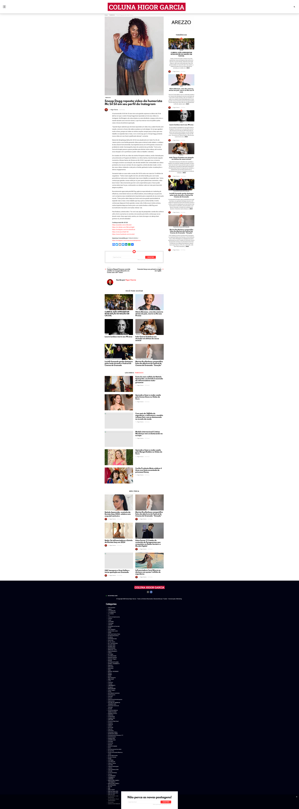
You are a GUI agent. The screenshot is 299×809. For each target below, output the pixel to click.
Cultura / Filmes (112, 763)
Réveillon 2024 (111, 645)
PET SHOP (110, 654)
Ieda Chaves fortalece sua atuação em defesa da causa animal (147, 338)
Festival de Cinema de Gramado (113, 358)
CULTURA (110, 764)
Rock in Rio (110, 640)
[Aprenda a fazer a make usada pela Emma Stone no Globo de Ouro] (119, 402)
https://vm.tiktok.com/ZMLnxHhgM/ (123, 227)
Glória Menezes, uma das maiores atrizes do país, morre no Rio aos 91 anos (149, 314)
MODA (109, 676)
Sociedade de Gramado (114, 626)
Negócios (110, 665)
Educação (110, 741)
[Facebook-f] (151, 592)
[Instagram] (148, 592)
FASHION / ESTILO (112, 713)
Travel (109, 620)
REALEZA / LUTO (112, 649)
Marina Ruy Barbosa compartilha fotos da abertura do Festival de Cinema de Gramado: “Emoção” (149, 363)
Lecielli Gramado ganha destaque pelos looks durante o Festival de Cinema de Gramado (119, 363)
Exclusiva (110, 722)
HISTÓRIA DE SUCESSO (114, 693)
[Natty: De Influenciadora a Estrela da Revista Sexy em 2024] (119, 531)
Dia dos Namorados (113, 755)
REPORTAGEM (111, 648)
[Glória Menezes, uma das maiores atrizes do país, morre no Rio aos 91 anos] (149, 302)
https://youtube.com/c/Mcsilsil (121, 225)
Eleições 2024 (111, 738)
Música (110, 673)
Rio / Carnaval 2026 (113, 643)
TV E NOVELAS (111, 610)
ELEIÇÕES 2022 (112, 740)
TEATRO (110, 624)
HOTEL (109, 691)
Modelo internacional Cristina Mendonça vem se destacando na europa (149, 433)
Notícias (138, 334)
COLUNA (110, 771)
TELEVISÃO (111, 621)
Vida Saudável (111, 607)
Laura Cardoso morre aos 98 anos (118, 337)
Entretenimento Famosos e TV (115, 735)
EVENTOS (110, 724)
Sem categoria (111, 629)
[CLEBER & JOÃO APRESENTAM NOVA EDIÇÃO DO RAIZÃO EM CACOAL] (119, 302)
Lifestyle (110, 684)
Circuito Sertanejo (112, 772)
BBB (109, 788)
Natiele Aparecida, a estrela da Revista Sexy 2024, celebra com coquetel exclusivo (118, 514)
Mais (188, 68)
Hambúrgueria (111, 694)
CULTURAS (110, 760)
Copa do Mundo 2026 (113, 769)
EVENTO (110, 726)
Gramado (110, 696)
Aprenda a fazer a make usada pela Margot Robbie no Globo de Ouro (148, 452)
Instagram (110, 687)
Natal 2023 (110, 668)
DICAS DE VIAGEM (112, 746)
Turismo (110, 618)
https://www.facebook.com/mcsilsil (123, 234)
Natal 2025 (110, 666)
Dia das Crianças (112, 757)
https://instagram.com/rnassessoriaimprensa (126, 240)
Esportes (110, 729)
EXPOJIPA (110, 719)
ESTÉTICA (110, 727)
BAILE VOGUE (111, 789)
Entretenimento (112, 736)
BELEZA (110, 786)
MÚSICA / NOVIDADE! (113, 671)
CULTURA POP (111, 761)
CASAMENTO (111, 777)
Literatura (110, 682)
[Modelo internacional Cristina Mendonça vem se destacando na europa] (119, 439)
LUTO (137, 309)
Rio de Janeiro (111, 641)
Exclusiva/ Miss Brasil (113, 721)
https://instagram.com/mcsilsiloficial (123, 229)
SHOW (107, 309)
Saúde (109, 632)
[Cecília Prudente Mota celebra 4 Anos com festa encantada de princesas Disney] (119, 475)
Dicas (109, 747)
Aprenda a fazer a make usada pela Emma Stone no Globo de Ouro (148, 397)
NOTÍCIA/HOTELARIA (113, 662)
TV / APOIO (111, 613)
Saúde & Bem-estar (113, 631)
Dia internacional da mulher (114, 749)
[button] (294, 7)
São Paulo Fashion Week (114, 634)
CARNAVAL (111, 778)
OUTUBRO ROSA (112, 656)
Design (109, 758)
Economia (110, 743)
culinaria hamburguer (113, 766)
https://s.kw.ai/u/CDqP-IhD (120, 232)
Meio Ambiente (112, 677)
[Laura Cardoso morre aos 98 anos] (119, 327)
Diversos (110, 744)
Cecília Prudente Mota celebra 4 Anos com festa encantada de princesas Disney (148, 470)
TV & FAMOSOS (112, 612)
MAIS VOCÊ (111, 679)
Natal (109, 670)
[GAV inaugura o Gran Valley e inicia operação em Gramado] (119, 561)
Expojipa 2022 (111, 718)
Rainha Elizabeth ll (112, 651)
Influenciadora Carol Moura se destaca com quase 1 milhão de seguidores (148, 572)
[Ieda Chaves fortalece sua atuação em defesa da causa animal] (149, 327)
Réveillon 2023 (111, 646)
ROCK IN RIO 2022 (112, 638)
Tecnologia (110, 623)
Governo (110, 698)
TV (108, 615)
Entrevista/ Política (112, 732)
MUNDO (110, 674)
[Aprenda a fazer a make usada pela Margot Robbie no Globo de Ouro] (119, 457)
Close (296, 796)
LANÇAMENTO (111, 685)
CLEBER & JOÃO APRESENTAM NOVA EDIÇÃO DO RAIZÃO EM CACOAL (117, 314)
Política (110, 652)
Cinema (110, 774)
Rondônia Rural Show (113, 635)
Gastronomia (111, 701)
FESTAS (110, 708)
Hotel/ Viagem (111, 690)
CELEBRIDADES (112, 775)
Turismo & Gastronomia (114, 617)
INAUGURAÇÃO (112, 688)
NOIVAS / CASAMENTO (114, 663)
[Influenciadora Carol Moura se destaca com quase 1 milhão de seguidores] (149, 560)
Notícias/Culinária (112, 657)
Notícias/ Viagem (112, 659)
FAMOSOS (139, 373)
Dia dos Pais (111, 750)
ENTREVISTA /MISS (113, 733)
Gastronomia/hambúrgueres (115, 699)
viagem (110, 609)
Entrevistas (111, 730)
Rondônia (110, 637)
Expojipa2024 (111, 716)
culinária (110, 768)
